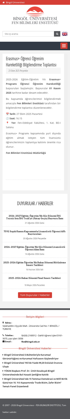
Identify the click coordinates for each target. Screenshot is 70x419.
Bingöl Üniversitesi (15, 2)
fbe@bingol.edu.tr (30, 341)
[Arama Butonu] (57, 34)
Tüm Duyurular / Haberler (35, 295)
